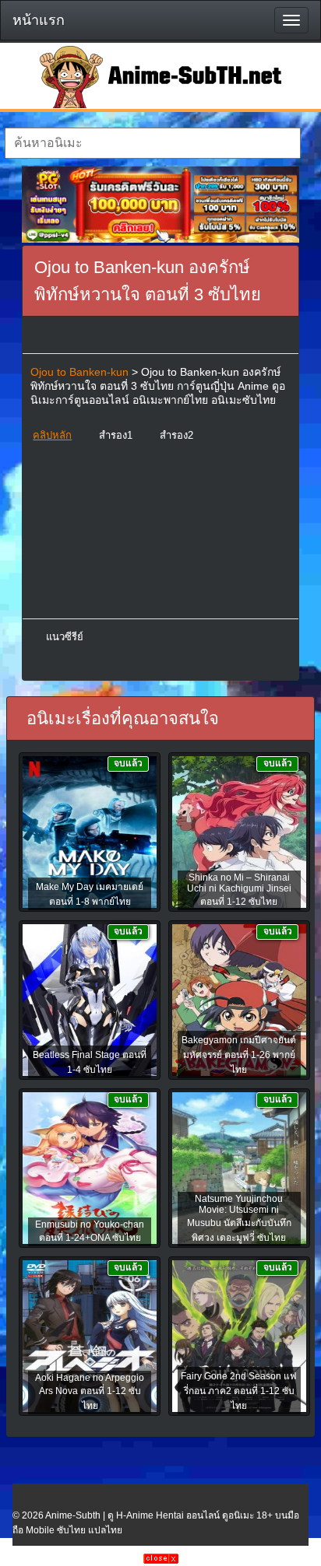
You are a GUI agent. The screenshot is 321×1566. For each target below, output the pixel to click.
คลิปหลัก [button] (52, 435)
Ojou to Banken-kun (79, 372)
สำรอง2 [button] (176, 435)
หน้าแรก (38, 20)
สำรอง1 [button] (115, 435)
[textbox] (152, 143)
